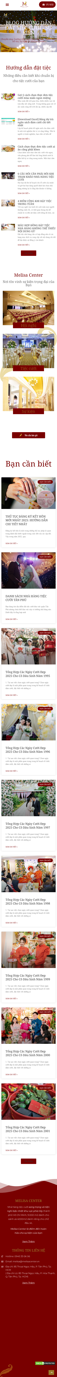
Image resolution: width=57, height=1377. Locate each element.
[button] (7, 4)
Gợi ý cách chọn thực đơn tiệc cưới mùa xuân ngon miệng (35, 96)
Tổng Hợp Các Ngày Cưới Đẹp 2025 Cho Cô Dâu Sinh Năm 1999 (28, 977)
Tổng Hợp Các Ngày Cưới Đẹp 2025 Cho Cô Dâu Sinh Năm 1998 (28, 901)
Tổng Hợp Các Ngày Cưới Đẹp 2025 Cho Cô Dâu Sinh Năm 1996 (28, 750)
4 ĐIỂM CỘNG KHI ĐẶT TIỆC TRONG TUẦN (35, 202)
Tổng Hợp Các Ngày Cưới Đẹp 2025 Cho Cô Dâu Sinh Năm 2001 (28, 1129)
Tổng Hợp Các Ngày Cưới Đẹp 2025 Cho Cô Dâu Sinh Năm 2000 (28, 1053)
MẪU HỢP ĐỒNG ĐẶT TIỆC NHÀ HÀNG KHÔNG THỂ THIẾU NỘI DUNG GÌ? (37, 228)
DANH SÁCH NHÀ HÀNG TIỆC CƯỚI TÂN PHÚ (26, 598)
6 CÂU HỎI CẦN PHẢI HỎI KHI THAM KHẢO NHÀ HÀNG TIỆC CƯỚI (36, 176)
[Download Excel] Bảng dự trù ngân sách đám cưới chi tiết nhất (35, 122)
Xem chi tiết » (24, 111)
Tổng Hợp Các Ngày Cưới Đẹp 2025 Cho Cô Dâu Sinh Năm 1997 (28, 825)
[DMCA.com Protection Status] (45, 1364)
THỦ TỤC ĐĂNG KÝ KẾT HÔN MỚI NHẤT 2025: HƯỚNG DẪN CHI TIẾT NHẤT (27, 520)
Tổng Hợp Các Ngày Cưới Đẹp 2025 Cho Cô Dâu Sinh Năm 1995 (28, 674)
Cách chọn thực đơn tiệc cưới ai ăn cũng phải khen (36, 148)
